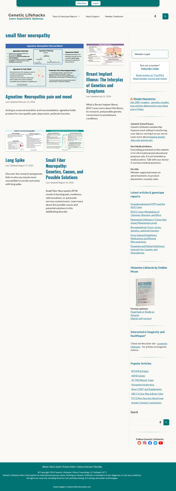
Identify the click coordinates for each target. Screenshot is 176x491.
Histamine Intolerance (142, 384)
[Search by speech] (155, 16)
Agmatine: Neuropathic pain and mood (39, 96)
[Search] (165, 16)
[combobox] (144, 16)
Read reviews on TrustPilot (150, 75)
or (143, 311)
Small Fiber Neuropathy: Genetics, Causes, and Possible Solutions (64, 168)
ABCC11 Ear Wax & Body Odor (147, 393)
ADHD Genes (138, 375)
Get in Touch (55, 466)
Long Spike (15, 160)
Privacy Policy (69, 466)
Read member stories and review (150, 78)
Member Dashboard (114, 16)
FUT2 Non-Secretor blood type (147, 398)
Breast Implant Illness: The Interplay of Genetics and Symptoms (104, 82)
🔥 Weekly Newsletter (143, 98)
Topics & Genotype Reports (64, 16)
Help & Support (93, 16)
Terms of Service (84, 466)
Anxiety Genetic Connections (146, 402)
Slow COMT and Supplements (146, 389)
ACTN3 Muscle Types (142, 380)
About (45, 466)
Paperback (136, 311)
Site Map (98, 466)
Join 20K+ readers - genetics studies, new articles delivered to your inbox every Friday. (149, 106)
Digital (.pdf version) (141, 318)
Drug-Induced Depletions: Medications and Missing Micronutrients (144, 238)
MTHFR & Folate (139, 371)
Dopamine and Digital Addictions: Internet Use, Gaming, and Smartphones (148, 249)
